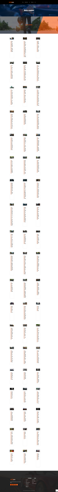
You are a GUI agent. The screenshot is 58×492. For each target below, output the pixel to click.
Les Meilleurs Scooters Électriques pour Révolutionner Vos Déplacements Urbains (12, 263)
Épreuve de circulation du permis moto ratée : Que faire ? (38, 377)
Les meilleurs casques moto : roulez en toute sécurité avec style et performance (38, 190)
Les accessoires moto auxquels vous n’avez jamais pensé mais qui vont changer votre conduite (12, 216)
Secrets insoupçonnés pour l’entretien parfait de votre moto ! (25, 119)
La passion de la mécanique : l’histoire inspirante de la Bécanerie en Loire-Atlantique (25, 49)
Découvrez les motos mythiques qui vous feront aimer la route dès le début (12, 121)
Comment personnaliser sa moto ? (38, 456)
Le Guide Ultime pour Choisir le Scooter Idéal (12, 287)
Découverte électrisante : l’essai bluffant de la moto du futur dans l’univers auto (25, 214)
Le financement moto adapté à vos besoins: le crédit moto (38, 397)
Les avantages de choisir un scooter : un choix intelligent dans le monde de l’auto (38, 263)
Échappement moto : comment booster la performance (38, 46)
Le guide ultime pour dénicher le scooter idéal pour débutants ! (12, 167)
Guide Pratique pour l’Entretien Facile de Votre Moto (25, 239)
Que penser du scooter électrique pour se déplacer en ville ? (12, 334)
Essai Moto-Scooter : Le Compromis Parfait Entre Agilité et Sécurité (12, 240)
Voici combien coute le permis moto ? (12, 395)
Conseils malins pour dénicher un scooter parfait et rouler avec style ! (25, 167)
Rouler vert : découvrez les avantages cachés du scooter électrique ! (38, 166)
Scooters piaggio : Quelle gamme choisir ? (12, 457)
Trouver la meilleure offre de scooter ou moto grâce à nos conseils (38, 438)
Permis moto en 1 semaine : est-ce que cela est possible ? (25, 396)
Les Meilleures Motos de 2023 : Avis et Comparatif (38, 239)
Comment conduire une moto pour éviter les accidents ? (25, 458)
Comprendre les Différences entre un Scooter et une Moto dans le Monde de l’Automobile (25, 264)
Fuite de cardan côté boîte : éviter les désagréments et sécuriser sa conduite (25, 73)
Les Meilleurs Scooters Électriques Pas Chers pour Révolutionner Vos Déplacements (25, 290)
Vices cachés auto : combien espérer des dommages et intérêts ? (12, 72)
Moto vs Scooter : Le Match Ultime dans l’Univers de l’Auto (38, 213)
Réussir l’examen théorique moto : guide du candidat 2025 (12, 46)
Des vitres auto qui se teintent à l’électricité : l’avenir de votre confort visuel (38, 73)
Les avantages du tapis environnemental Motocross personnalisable (25, 357)
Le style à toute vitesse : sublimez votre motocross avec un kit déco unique (12, 97)
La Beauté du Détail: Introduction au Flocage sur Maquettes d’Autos (38, 288)
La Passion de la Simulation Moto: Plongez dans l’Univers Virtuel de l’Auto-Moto (25, 191)
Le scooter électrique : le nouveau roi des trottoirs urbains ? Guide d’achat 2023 (38, 97)
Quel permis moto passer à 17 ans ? (12, 309)
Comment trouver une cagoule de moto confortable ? (25, 416)
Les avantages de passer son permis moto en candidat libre (12, 356)
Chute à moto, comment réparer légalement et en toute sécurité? (12, 437)
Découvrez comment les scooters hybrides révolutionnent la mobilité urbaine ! (38, 121)
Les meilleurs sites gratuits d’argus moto (12, 376)
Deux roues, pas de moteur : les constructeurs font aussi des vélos (38, 356)
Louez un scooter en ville (38, 308)
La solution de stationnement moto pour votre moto (12, 416)
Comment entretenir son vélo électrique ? (25, 376)
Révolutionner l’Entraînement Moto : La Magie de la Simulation (12, 189)
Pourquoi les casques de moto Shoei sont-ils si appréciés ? (38, 417)
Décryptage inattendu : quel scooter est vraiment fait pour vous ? (25, 96)
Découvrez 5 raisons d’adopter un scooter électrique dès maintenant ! (25, 313)
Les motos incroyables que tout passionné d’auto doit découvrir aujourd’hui (38, 144)
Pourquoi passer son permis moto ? (25, 435)
